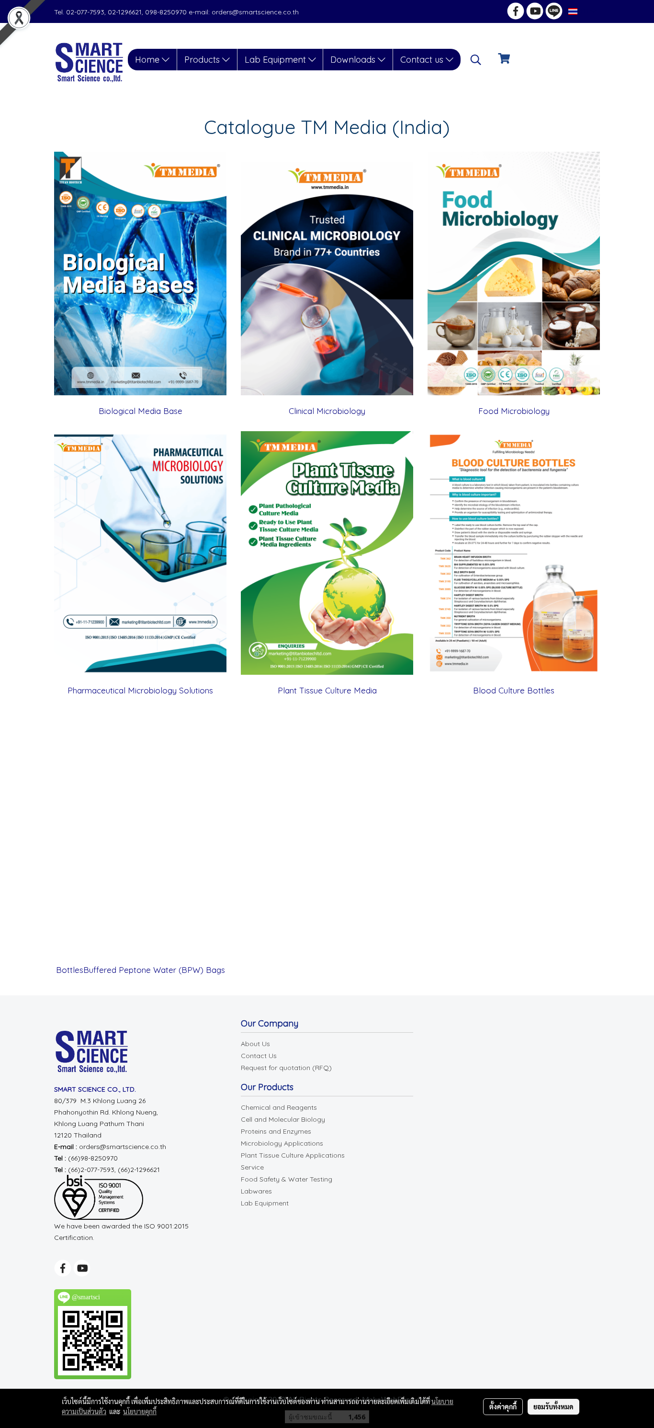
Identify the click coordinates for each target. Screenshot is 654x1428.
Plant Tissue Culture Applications (293, 1155)
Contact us (423, 59)
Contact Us (259, 1055)
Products (203, 59)
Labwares (256, 1191)
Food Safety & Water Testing (286, 1179)
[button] (475, 60)
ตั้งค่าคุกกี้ (503, 1406)
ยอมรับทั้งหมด (553, 1406)
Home (148, 59)
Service (252, 1167)
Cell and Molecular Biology (283, 1119)
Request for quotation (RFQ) (286, 1067)
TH (583, 11)
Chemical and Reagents (279, 1107)
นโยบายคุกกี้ (140, 1411)
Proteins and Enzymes (276, 1131)
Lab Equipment (276, 59)
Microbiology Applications (282, 1143)
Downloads (354, 59)
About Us (255, 1043)
